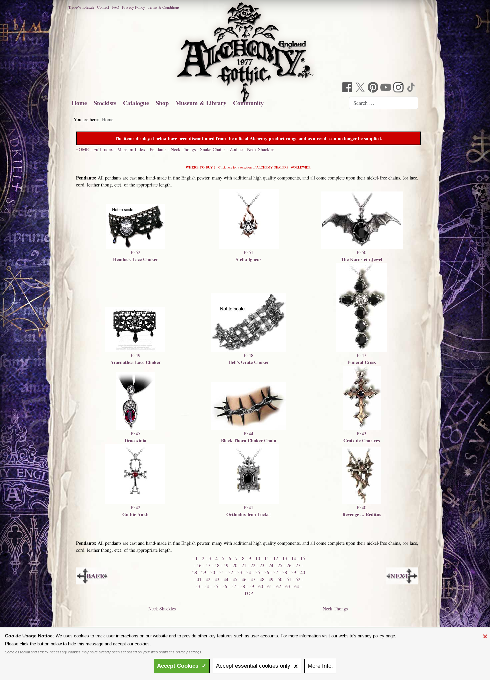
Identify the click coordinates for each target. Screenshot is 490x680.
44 (226, 579)
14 (293, 558)
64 (296, 586)
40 (302, 572)
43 (217, 579)
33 (239, 572)
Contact (103, 7)
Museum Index (131, 149)
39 (293, 572)
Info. (320, 666)
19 (226, 565)
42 (208, 579)
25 (280, 565)
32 (230, 572)
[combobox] (383, 103)
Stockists (105, 102)
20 (235, 565)
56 (224, 586)
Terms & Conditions (164, 7)
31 (221, 572)
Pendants (158, 149)
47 (253, 579)
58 (242, 586)
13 (284, 558)
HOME (82, 149)
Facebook (348, 88)
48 (262, 579)
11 (266, 558)
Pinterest (374, 88)
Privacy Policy (133, 7)
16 (199, 565)
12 (275, 558)
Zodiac (236, 149)
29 (203, 572)
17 (208, 565)
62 (278, 586)
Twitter (361, 88)
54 (206, 586)
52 (298, 579)
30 (212, 572)
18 (217, 565)
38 (284, 572)
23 (262, 565)
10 (257, 558)
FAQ (115, 7)
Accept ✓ (181, 666)
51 (289, 579)
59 (251, 586)
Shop (162, 102)
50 (280, 579)
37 (275, 572)
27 (298, 565)
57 (233, 586)
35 (257, 572)
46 (244, 579)
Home (79, 102)
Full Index (103, 149)
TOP (248, 593)
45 (235, 579)
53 (197, 586)
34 (248, 572)
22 (253, 565)
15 (302, 558)
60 (260, 586)
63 (287, 586)
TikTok (412, 88)
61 (269, 586)
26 (289, 565)
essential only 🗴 (257, 666)
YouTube (386, 88)
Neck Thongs (183, 149)
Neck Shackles (260, 149)
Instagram (399, 88)
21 (244, 565)
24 (271, 565)
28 (194, 572)
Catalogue (136, 102)
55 (215, 586)
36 (266, 572)
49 (271, 579)
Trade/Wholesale (81, 7)
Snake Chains (212, 149)
